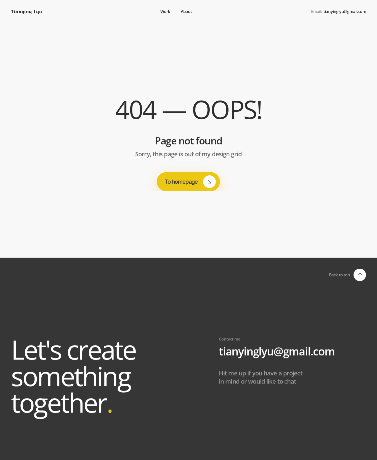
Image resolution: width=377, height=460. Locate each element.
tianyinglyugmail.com (277, 351)
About (187, 11)
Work (165, 11)
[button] (347, 275)
